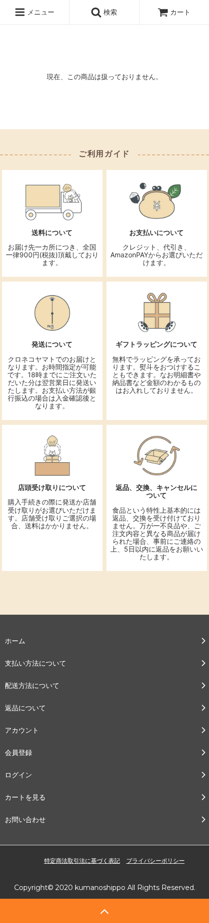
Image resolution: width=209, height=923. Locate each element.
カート (180, 12)
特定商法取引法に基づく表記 (82, 860)
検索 (109, 12)
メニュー (39, 12)
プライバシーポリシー (155, 860)
